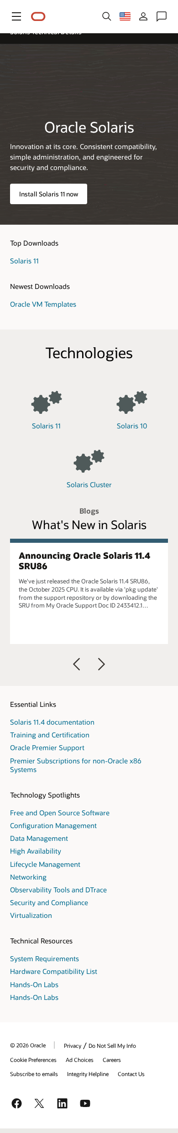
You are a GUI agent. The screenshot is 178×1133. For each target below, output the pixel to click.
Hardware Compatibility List (53, 971)
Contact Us (131, 1073)
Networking (28, 876)
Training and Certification (49, 734)
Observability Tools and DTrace (58, 889)
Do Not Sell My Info (112, 1045)
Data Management (39, 838)
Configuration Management (53, 825)
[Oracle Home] (38, 16)
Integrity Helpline (88, 1073)
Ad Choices (80, 1059)
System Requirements (44, 958)
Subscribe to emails (34, 1073)
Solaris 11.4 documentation (52, 721)
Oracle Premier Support (47, 747)
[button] (16, 16)
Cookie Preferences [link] (33, 1059)
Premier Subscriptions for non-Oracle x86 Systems (75, 765)
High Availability (35, 850)
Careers (112, 1059)
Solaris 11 (24, 260)
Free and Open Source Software (60, 812)
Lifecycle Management (45, 864)
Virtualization (31, 915)
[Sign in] (143, 16)
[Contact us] (161, 16)
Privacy (72, 1045)
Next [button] (101, 664)
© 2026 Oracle (28, 1045)
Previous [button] (76, 664)
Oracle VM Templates (43, 304)
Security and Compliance (49, 902)
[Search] (106, 16)
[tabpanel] (89, 591)
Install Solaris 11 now (48, 194)
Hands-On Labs (34, 984)
